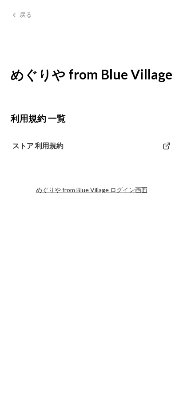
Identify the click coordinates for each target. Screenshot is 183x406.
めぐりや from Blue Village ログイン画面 (91, 189)
